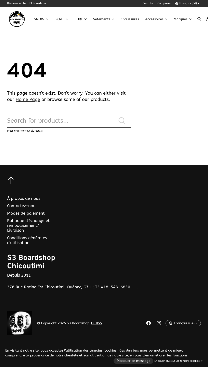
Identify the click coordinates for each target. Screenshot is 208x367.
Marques (180, 19)
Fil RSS (96, 323)
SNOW (39, 19)
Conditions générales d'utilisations (27, 240)
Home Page (28, 99)
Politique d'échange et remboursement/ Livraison (28, 225)
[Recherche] (199, 19)
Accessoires (154, 19)
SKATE (59, 19)
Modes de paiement (26, 213)
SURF (79, 19)
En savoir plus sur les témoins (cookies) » (178, 360)
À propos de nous (23, 198)
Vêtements (101, 19)
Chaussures (130, 19)
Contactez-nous (22, 205)
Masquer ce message (133, 361)
